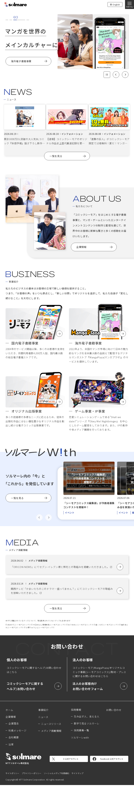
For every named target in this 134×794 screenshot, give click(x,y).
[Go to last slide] (39, 517)
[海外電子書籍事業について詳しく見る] (98, 323)
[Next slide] (125, 74)
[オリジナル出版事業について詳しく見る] (35, 391)
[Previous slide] (116, 74)
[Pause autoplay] (107, 74)
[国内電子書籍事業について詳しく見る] (35, 323)
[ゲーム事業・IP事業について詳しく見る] (98, 391)
